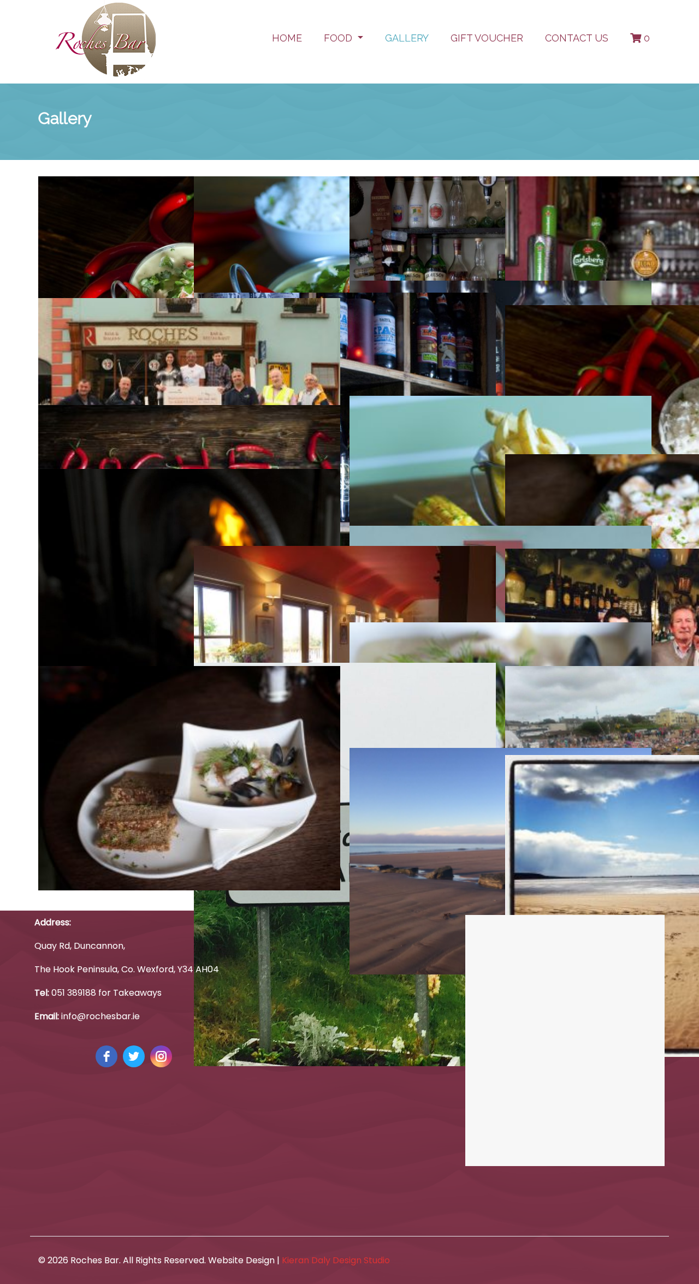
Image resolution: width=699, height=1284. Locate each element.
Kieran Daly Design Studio (336, 1260)
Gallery (407, 38)
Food (339, 38)
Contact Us (576, 38)
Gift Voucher (487, 38)
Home (287, 38)
